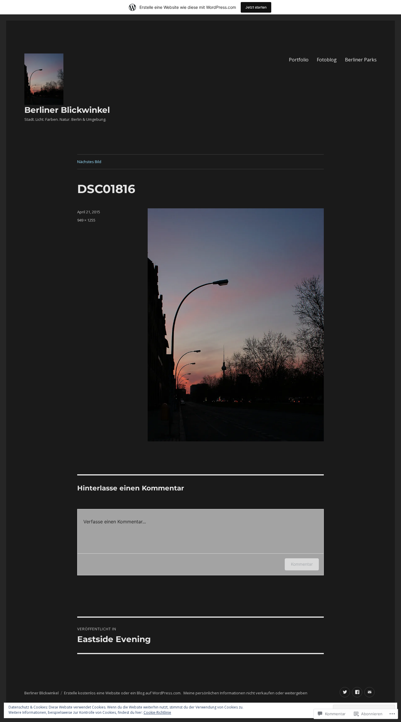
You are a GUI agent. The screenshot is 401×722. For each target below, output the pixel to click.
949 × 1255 (86, 220)
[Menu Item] (345, 692)
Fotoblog (327, 59)
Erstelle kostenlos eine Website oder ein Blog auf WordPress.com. (122, 693)
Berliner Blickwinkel (67, 110)
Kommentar (302, 564)
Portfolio (299, 59)
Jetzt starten (256, 7)
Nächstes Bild (89, 161)
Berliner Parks (361, 59)
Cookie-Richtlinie (157, 712)
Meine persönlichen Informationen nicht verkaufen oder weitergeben (245, 693)
